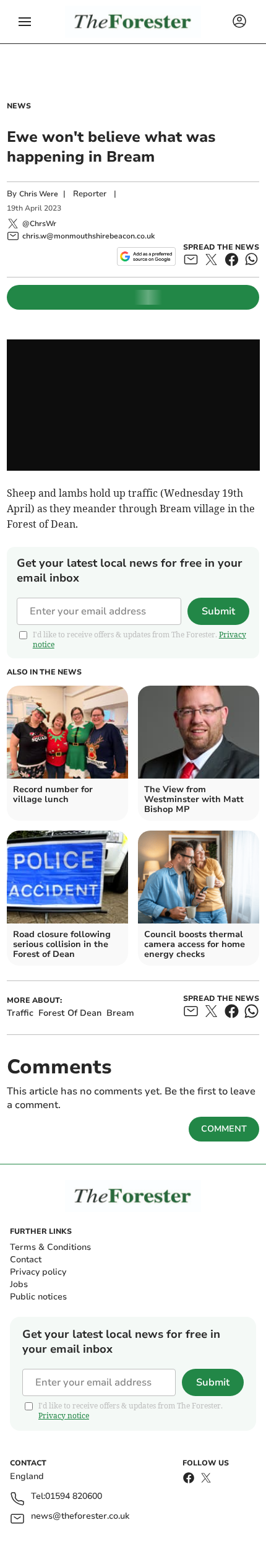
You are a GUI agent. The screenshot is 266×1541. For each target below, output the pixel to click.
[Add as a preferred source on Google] (146, 256)
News (19, 106)
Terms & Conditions (50, 1247)
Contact (25, 1259)
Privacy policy (38, 1272)
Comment (224, 1129)
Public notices (38, 1297)
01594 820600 (73, 1496)
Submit (218, 611)
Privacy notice (63, 1415)
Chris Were (38, 194)
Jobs (19, 1284)
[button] (25, 22)
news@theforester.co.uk (80, 1516)
